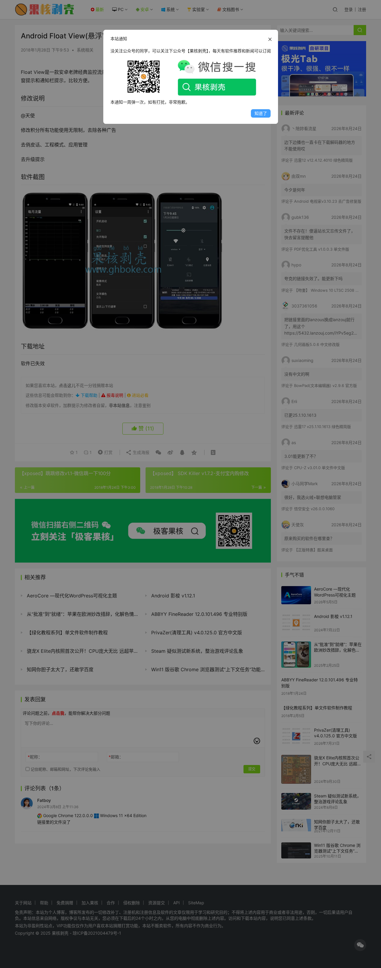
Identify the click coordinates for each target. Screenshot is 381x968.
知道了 (260, 113)
